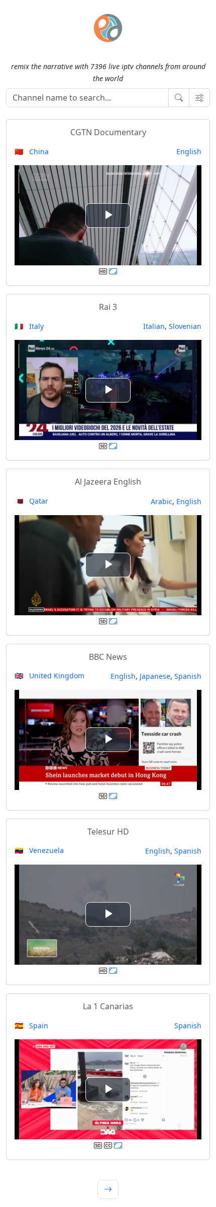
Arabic (161, 501)
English (188, 151)
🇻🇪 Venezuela (39, 850)
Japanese (155, 676)
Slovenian (185, 326)
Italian (154, 326)
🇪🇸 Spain (31, 1025)
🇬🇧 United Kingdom (49, 675)
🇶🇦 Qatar (31, 501)
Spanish (187, 676)
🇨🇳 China (32, 151)
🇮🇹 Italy (29, 326)
